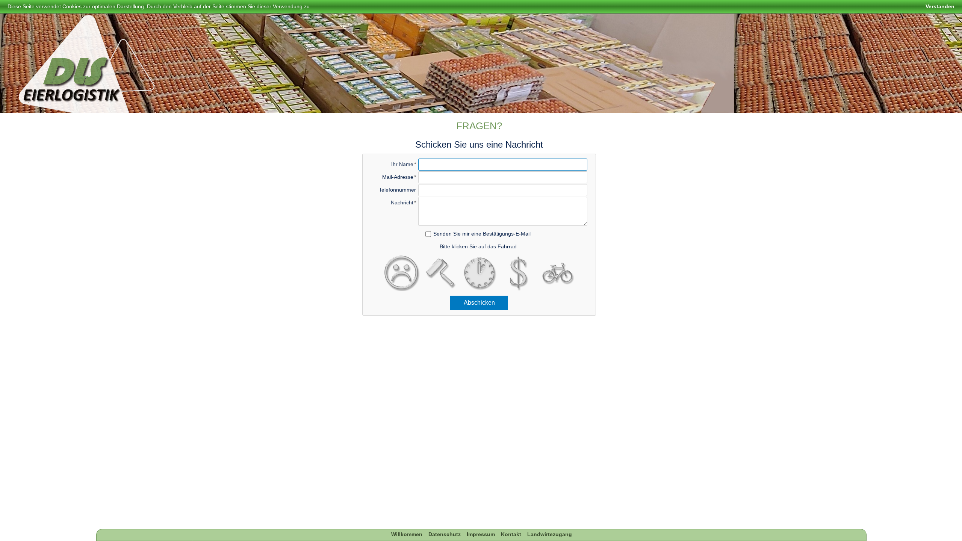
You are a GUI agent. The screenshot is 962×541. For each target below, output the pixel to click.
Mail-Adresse (397, 177)
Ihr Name (402, 164)
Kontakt (511, 534)
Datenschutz (444, 534)
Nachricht (402, 202)
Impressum (481, 534)
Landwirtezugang (549, 534)
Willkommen (406, 534)
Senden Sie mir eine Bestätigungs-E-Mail (482, 234)
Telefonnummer (397, 190)
